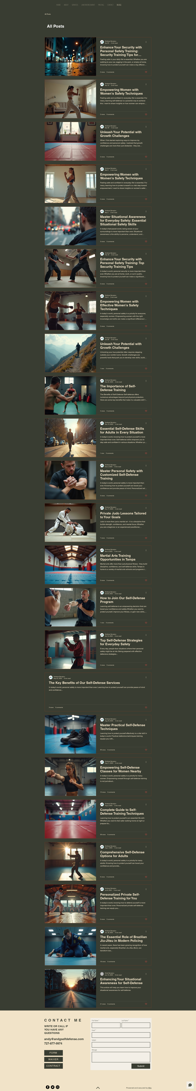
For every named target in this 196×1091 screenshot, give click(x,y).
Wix (150, 1088)
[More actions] (146, 42)
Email (94, 1030)
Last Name (125, 1020)
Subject (94, 1040)
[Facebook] (47, 1087)
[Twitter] (52, 1087)
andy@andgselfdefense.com (64, 1039)
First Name (95, 1020)
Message (94, 1050)
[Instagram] (57, 1087)
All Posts (48, 14)
